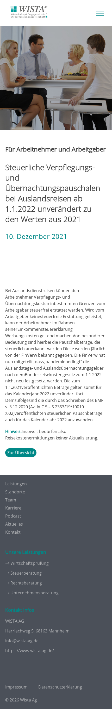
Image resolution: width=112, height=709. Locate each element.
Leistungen (16, 484)
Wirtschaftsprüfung (29, 563)
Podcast (13, 516)
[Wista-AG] (29, 21)
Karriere (13, 508)
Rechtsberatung (26, 583)
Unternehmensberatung (34, 593)
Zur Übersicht (20, 453)
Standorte (15, 492)
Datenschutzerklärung (60, 687)
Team (10, 500)
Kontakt (13, 532)
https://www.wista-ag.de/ (29, 650)
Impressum (16, 687)
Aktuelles (14, 524)
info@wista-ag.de (22, 641)
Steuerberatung (26, 573)
